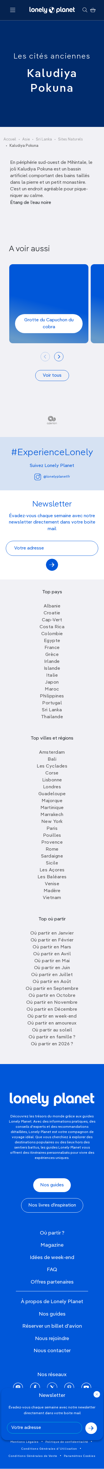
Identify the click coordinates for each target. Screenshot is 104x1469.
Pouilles (52, 835)
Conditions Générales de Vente (33, 1456)
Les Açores (52, 870)
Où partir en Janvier (52, 933)
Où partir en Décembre (52, 1009)
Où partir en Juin (52, 968)
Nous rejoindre (52, 1338)
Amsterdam (52, 752)
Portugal (52, 703)
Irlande (52, 661)
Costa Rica (52, 627)
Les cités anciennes (52, 56)
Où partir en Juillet (52, 975)
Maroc (52, 689)
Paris (52, 828)
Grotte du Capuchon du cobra (49, 323)
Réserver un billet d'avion (52, 1326)
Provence (52, 842)
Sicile (52, 863)
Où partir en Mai (52, 961)
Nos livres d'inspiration (52, 1205)
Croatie (52, 613)
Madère (52, 891)
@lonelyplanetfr (56, 477)
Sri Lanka (44, 139)
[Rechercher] (84, 10)
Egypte (52, 641)
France (52, 648)
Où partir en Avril (52, 954)
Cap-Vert (52, 620)
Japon (52, 682)
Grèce (52, 654)
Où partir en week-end (52, 1016)
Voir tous (52, 375)
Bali (52, 759)
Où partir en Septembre (52, 988)
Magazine (52, 1245)
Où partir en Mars (52, 947)
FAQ (52, 1269)
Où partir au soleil (52, 1030)
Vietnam (52, 898)
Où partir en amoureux (52, 1023)
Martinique (52, 808)
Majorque (52, 801)
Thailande (52, 717)
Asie (26, 139)
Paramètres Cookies (80, 1456)
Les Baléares (52, 877)
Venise (52, 884)
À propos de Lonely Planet (52, 1301)
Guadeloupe (52, 794)
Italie (52, 675)
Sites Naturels (70, 139)
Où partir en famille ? (52, 1037)
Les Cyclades (52, 766)
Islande (52, 668)
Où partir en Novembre (52, 1002)
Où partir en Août (52, 982)
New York (52, 821)
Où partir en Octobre (52, 995)
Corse (52, 773)
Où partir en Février (52, 940)
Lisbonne (52, 780)
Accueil (9, 139)
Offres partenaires (52, 1282)
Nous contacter (52, 1350)
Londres (52, 787)
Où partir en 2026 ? (52, 1044)
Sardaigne (52, 856)
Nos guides (52, 1185)
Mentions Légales (24, 1441)
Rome (52, 849)
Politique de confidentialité (66, 1441)
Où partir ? (52, 1233)
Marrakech (52, 815)
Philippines (52, 696)
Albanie (52, 606)
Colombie (52, 634)
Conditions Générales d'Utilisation (49, 1448)
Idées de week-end (52, 1257)
